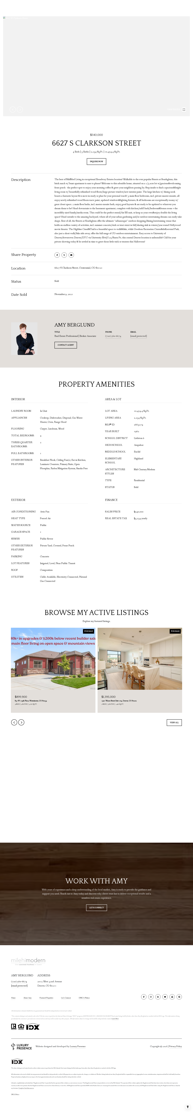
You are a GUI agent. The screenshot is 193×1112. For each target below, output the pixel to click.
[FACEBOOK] (143, 996)
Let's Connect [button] (96, 908)
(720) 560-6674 (113, 336)
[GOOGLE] (179, 996)
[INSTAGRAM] (150, 996)
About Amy (27, 998)
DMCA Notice (84, 998)
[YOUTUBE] (165, 996)
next (20, 109)
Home (13, 998)
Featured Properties (46, 998)
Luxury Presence (78, 1046)
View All (174, 722)
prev (13, 109)
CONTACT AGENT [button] (66, 345)
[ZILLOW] (172, 996)
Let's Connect (66, 998)
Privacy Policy (175, 1046)
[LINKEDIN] (158, 996)
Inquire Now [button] (96, 161)
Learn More (115, 1019)
